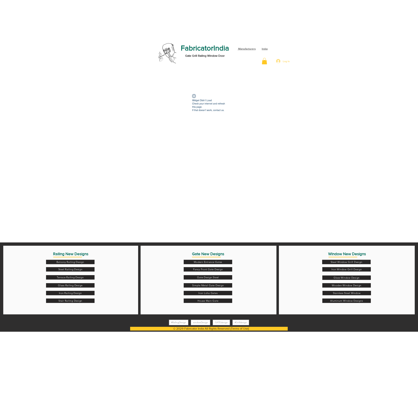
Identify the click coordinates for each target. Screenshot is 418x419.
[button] (264, 61)
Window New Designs (347, 254)
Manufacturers (247, 48)
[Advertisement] (24, 20)
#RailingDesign (178, 322)
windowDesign (200, 322)
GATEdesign (221, 322)
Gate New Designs (208, 254)
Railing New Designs (70, 254)
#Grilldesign (241, 322)
